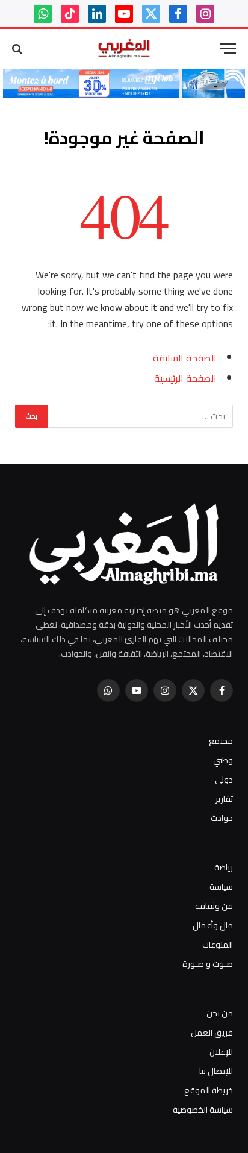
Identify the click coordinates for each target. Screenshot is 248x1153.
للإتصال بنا (216, 1071)
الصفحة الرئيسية (185, 378)
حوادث (222, 818)
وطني (223, 760)
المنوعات (217, 944)
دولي (224, 779)
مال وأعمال (213, 925)
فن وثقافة (214, 906)
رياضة (223, 867)
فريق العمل (212, 1032)
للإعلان (221, 1052)
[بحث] (18, 48)
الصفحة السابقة (185, 358)
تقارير (224, 799)
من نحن (219, 1013)
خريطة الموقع (208, 1090)
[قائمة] (228, 48)
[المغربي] (124, 48)
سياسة (221, 887)
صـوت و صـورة (207, 964)
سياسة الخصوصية (203, 1109)
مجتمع (221, 741)
